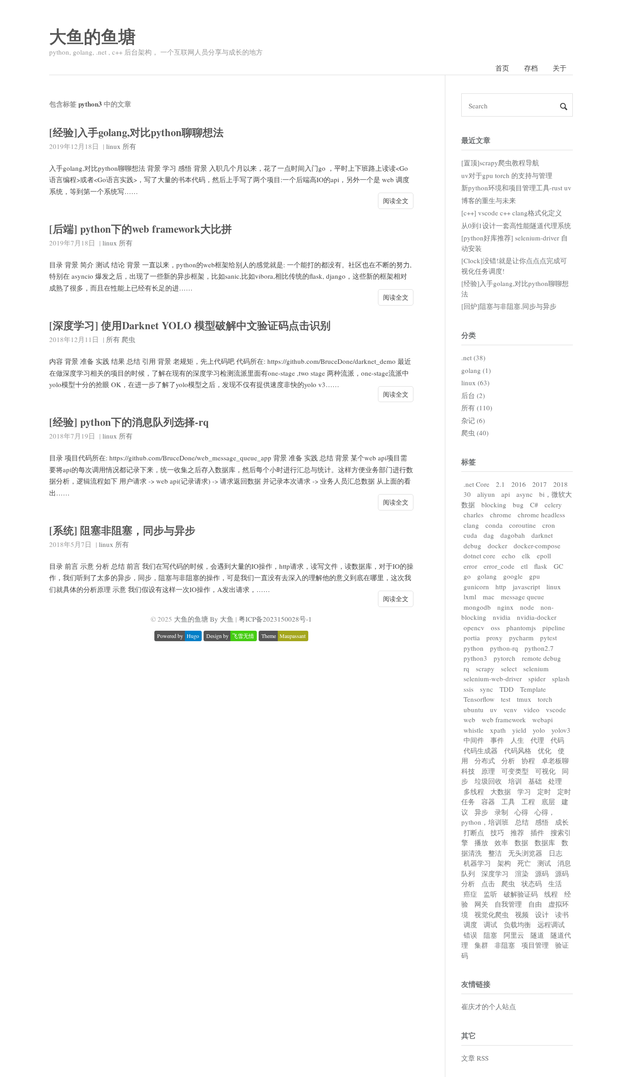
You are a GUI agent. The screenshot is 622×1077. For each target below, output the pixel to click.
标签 (468, 461)
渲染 (522, 873)
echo (508, 555)
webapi (542, 719)
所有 (129, 146)
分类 (468, 335)
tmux (524, 699)
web (469, 719)
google (513, 576)
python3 (475, 658)
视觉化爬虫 (491, 914)
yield (519, 730)
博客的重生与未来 (488, 200)
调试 (490, 924)
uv (493, 709)
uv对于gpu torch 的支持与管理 (506, 175)
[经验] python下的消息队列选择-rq (129, 421)
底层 (548, 801)
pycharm (521, 637)
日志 (555, 853)
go (467, 576)
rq (466, 668)
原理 (488, 771)
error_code (499, 566)
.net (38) (473, 357)
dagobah (512, 535)
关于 (559, 67)
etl (524, 566)
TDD (507, 689)
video (532, 709)
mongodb (477, 607)
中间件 (474, 740)
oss (495, 627)
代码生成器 (481, 750)
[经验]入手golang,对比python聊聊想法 (136, 132)
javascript (526, 586)
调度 (470, 924)
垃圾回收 (488, 781)
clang (471, 525)
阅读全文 (395, 200)
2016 (518, 484)
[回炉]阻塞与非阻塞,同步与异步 (508, 306)
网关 (481, 904)
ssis (469, 689)
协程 (528, 760)
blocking (493, 504)
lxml (470, 596)
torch (545, 699)
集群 (481, 944)
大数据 (500, 791)
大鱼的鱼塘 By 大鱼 (204, 618)
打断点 (474, 832)
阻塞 (490, 934)
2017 (539, 484)
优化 (544, 750)
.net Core (476, 484)
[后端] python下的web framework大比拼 (140, 228)
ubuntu (474, 709)
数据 (521, 842)
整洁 (495, 853)
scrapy (485, 668)
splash (561, 678)
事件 (497, 740)
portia (472, 637)
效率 (501, 842)
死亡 (524, 863)
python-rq (504, 648)
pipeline (553, 627)
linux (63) (475, 382)
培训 (515, 781)
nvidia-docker (536, 617)
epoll (544, 555)
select (509, 668)
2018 (560, 484)
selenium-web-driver (493, 678)
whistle (474, 730)
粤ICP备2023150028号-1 (275, 618)
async (524, 494)
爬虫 (128, 339)
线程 (551, 893)
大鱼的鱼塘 (92, 36)
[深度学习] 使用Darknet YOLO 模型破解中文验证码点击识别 (190, 325)
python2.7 (539, 648)
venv (510, 709)
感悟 (542, 822)
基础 (535, 781)
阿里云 (514, 934)
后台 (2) (473, 395)
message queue (522, 596)
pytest (548, 637)
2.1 (500, 484)
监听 (490, 893)
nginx (505, 607)
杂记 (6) (473, 420)
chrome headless (541, 514)
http (500, 586)
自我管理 (508, 904)
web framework (504, 719)
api (505, 494)
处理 (555, 781)
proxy (494, 637)
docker (497, 545)
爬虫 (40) (475, 432)
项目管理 (535, 944)
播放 (481, 842)
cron (548, 525)
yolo (539, 730)
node (527, 607)
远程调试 (551, 924)
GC (558, 566)
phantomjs (521, 627)
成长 (562, 822)
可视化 (545, 771)
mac (489, 596)
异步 (481, 812)
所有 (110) (476, 407)
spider (537, 678)
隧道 (537, 934)
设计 (542, 914)
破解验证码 (521, 893)
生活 (555, 883)
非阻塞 (505, 944)
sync (486, 689)
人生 (517, 740)
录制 (501, 812)
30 (467, 494)
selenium (536, 668)
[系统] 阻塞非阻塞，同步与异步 (122, 530)
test (505, 699)
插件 (537, 832)
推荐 (517, 832)
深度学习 (495, 873)
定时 (544, 791)
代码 (557, 740)
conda (494, 525)
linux (113, 146)
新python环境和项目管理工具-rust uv (516, 187)
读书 (562, 914)
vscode (556, 709)
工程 (528, 801)
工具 (508, 801)
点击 (488, 883)
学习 (524, 791)
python (474, 648)
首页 (502, 67)
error (470, 566)
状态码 (531, 883)
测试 (544, 863)
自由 (535, 904)
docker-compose (537, 545)
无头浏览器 (525, 853)
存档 (531, 67)
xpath (498, 730)
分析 (508, 760)
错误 (470, 934)
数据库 (545, 842)
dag (489, 535)
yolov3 (561, 730)
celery (553, 504)
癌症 (470, 893)
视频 (522, 914)
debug (472, 545)
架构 (504, 863)
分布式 (484, 760)
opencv (474, 627)
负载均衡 (517, 924)
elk (526, 555)
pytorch (504, 658)
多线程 (474, 791)
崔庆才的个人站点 (488, 1006)
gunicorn (476, 586)
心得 (521, 812)
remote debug (541, 658)
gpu (534, 576)
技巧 (497, 832)
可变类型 (515, 771)
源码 (542, 873)
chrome (500, 514)
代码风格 (517, 750)
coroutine (522, 525)
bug (518, 504)
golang (487, 576)
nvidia (501, 617)
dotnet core (479, 555)
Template (533, 689)
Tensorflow (479, 699)
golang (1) (476, 370)
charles (474, 514)
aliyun (486, 494)
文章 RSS (475, 1057)
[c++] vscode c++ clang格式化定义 (511, 212)
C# (534, 504)
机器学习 (477, 863)
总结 (522, 822)
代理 (537, 740)
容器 (488, 801)
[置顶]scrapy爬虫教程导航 (500, 162)
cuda (470, 535)
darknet (542, 535)
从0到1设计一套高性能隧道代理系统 (516, 225)
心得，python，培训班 (508, 817)
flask (540, 566)
